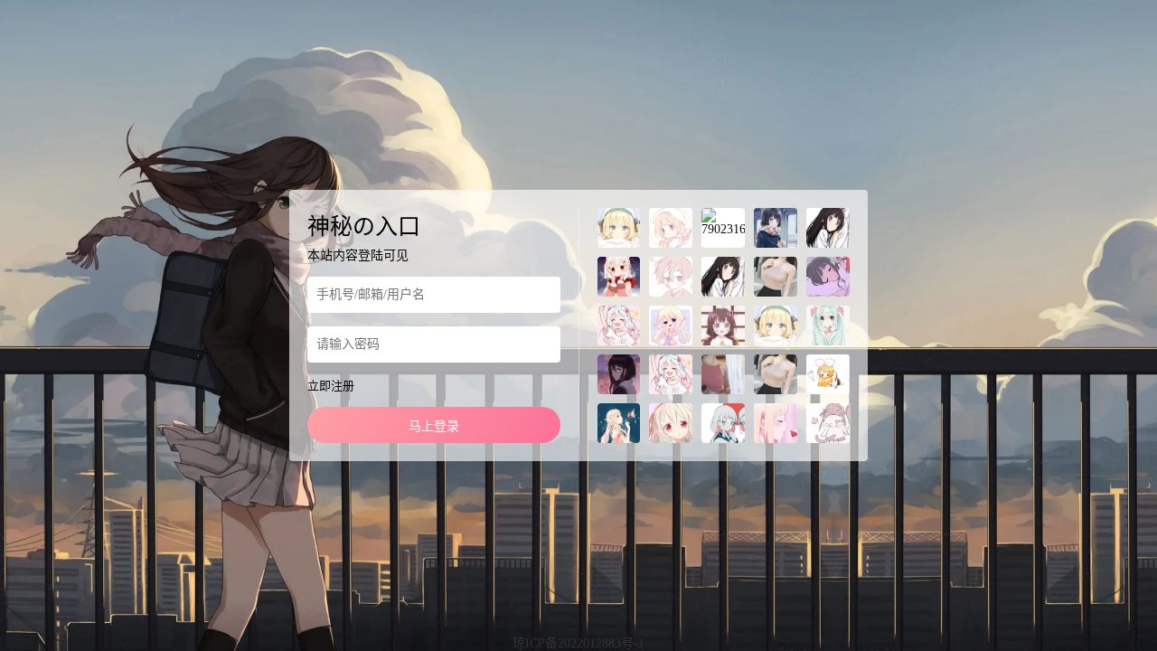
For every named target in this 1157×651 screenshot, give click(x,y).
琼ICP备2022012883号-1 (578, 643)
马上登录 (434, 426)
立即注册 (330, 385)
